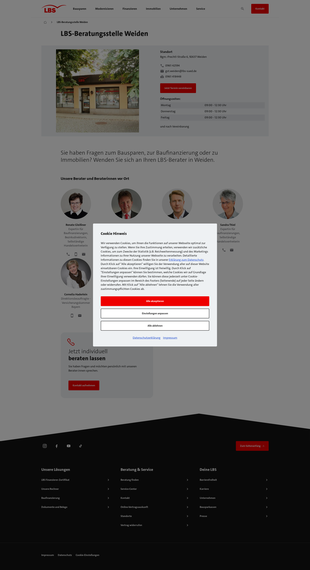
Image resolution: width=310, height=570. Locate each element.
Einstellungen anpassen (155, 313)
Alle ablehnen (155, 325)
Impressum (170, 338)
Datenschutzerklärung (146, 338)
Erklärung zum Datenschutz (186, 260)
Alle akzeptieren (155, 301)
